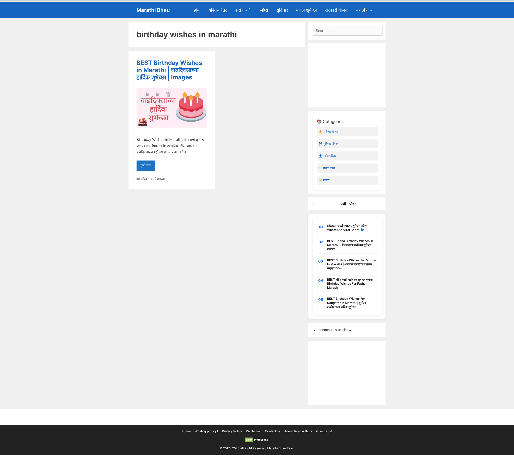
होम (196, 10)
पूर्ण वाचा (146, 165)
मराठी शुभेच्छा (306, 10)
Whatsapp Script (206, 431)
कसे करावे (243, 10)
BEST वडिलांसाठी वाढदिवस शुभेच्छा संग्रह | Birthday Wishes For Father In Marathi (350, 284)
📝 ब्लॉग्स (324, 180)
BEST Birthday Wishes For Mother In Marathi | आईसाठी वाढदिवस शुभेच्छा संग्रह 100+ (351, 264)
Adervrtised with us (298, 431)
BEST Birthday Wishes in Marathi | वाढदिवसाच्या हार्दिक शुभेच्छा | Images (169, 70)
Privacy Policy (232, 431)
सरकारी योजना (336, 10)
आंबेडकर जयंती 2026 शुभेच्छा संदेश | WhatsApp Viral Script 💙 (347, 228)
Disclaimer (253, 431)
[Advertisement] (347, 75)
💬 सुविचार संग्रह (328, 144)
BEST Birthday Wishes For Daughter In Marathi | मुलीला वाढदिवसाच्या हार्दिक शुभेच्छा (346, 303)
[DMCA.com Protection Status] (257, 441)
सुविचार (282, 10)
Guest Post (324, 431)
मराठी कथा (364, 10)
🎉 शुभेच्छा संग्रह (328, 131)
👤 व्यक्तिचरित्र (327, 156)
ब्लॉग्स (263, 10)
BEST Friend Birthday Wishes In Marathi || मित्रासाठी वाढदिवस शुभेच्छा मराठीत (350, 245)
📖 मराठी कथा (327, 168)
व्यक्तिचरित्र (217, 10)
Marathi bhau (153, 10)
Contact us (272, 431)
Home (186, 431)
